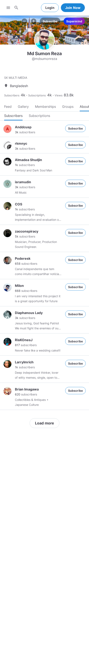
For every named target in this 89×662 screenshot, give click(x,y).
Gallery (23, 106)
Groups (67, 106)
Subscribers (11, 95)
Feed (8, 106)
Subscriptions (37, 95)
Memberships (45, 106)
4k (23, 95)
